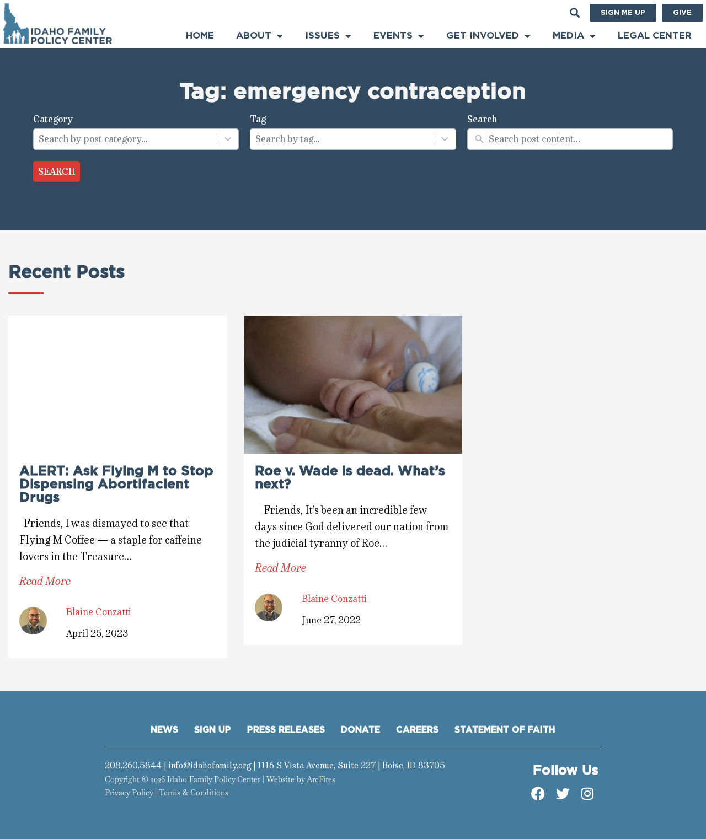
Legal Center (655, 35)
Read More (45, 581)
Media (568, 35)
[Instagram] (587, 794)
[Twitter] (563, 794)
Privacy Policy (129, 793)
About (253, 35)
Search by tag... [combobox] (287, 139)
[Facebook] (538, 794)
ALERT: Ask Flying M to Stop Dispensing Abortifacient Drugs (116, 484)
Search (57, 171)
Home (200, 35)
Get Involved (482, 35)
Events (393, 35)
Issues (322, 35)
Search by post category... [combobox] (93, 139)
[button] (575, 13)
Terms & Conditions (193, 793)
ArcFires (321, 779)
